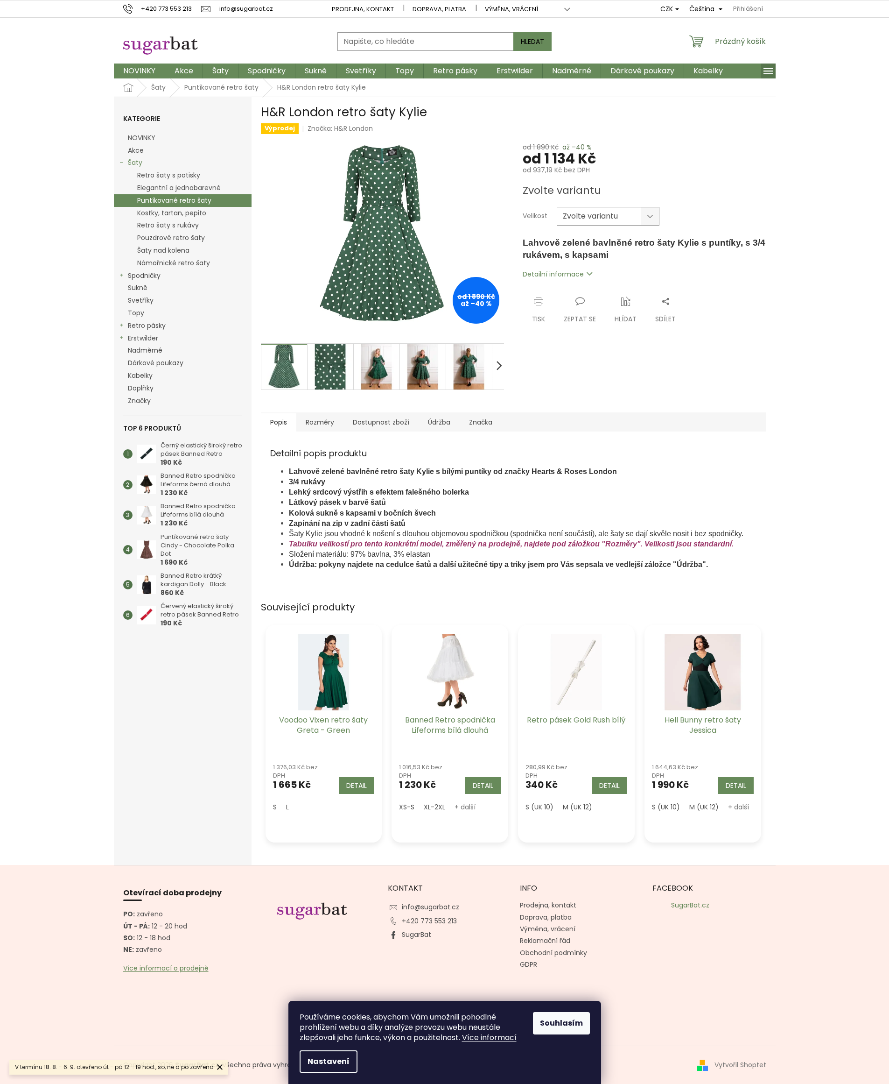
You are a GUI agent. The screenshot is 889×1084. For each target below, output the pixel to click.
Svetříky (141, 300)
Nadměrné (145, 350)
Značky (139, 400)
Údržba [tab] (439, 422)
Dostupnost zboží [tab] (381, 422)
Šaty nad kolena (163, 250)
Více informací (489, 1037)
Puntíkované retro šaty (174, 200)
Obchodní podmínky (553, 952)
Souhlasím (561, 1023)
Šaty (135, 162)
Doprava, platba (439, 9)
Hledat (532, 41)
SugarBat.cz (690, 905)
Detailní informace (553, 274)
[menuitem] (139, 71)
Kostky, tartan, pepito (171, 213)
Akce (136, 150)
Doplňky (141, 388)
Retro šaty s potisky (168, 175)
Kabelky (140, 375)
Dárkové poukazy (155, 363)
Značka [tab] (480, 422)
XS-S (406, 807)
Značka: (340, 128)
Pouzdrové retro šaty (171, 237)
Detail (356, 785)
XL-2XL (434, 807)
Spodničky (144, 275)
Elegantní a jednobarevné (179, 187)
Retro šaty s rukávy (168, 225)
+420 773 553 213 (429, 921)
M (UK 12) (577, 807)
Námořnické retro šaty (173, 263)
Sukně (137, 287)
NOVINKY (141, 137)
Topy (136, 313)
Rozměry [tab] (320, 422)
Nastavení (329, 1061)
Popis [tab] (278, 422)
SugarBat (416, 934)
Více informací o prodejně (166, 968)
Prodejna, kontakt (363, 9)
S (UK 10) (539, 807)
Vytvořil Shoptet (740, 1065)
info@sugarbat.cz (430, 907)
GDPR (528, 964)
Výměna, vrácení (511, 9)
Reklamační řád (545, 940)
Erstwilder (143, 338)
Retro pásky (147, 325)
